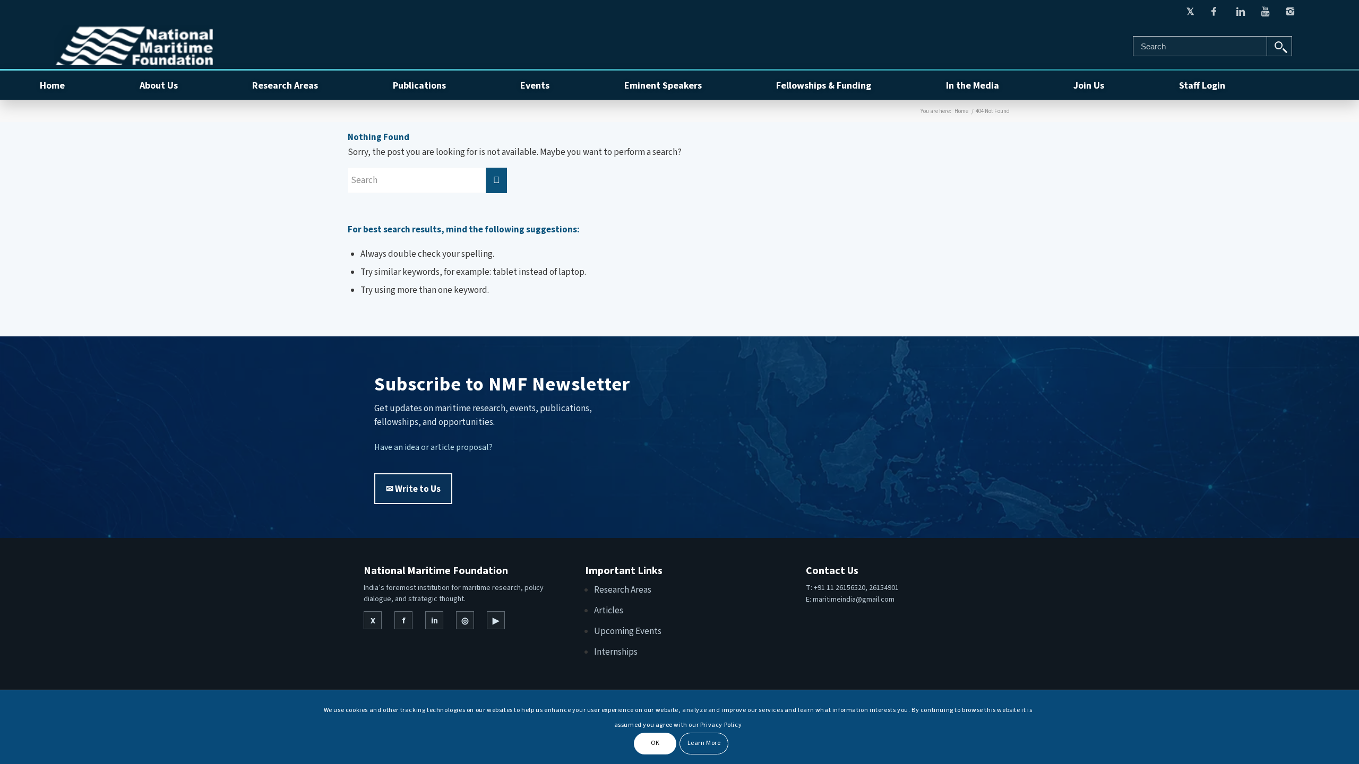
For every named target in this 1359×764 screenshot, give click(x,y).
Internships (616, 651)
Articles (608, 610)
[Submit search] (1279, 46)
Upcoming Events (627, 631)
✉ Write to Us (413, 488)
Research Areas (622, 589)
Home (961, 111)
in (434, 620)
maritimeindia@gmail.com (853, 599)
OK (655, 743)
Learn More (704, 743)
